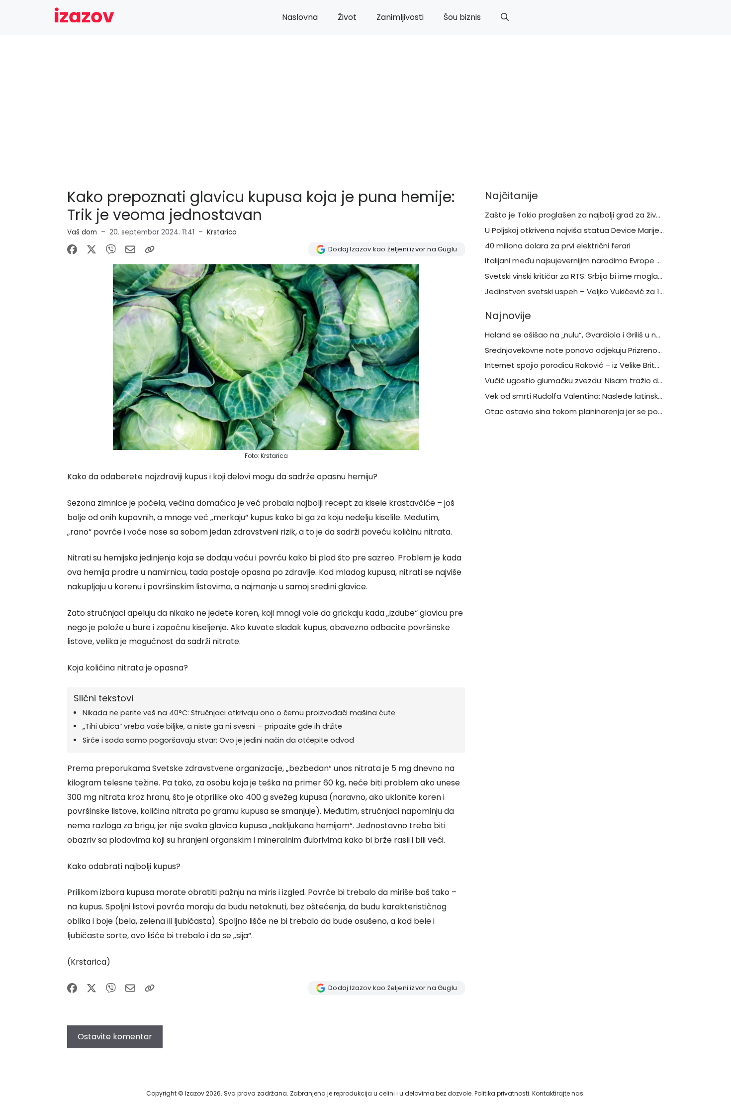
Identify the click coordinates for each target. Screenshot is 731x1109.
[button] (505, 17)
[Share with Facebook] (72, 249)
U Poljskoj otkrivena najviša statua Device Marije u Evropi (587, 230)
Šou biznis (462, 17)
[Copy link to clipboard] (150, 249)
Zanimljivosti (400, 17)
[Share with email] (130, 249)
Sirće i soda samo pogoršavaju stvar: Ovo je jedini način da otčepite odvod (218, 740)
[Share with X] (91, 249)
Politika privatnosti (501, 1093)
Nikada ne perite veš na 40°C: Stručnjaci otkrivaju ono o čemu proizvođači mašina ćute (239, 713)
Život (347, 17)
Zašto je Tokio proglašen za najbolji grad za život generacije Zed (603, 215)
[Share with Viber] (111, 249)
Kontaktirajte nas (557, 1093)
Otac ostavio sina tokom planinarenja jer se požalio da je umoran (605, 411)
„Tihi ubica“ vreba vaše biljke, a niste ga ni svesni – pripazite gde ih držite (212, 726)
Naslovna (300, 17)
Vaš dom (82, 232)
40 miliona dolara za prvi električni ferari (558, 245)
